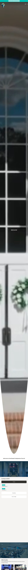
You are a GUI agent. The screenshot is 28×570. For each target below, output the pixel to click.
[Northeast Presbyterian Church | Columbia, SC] (3, 4)
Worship (14, 481)
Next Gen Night (14, 496)
